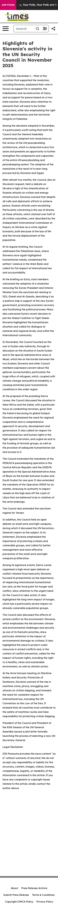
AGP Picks (8, 5)
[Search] (37, 28)
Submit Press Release (16, 894)
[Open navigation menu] (5, 29)
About (14, 888)
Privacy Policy (44, 901)
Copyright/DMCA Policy (19, 901)
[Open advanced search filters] (45, 28)
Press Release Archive (34, 888)
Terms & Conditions (43, 894)
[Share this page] (53, 29)
